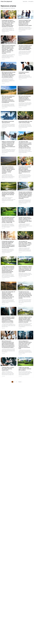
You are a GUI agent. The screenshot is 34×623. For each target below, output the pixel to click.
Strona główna (30, 1)
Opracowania (25, 1)
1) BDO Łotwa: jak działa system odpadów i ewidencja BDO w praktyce (25, 369)
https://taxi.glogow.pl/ (6, 1)
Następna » (20, 381)
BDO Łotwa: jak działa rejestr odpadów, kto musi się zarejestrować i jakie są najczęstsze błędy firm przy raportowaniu (25, 99)
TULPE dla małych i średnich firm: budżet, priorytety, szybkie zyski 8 (8, 369)
